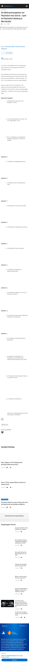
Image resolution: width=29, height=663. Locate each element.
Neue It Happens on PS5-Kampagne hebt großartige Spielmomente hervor (11, 463)
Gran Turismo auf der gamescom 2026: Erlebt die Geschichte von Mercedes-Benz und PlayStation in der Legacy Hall (21, 603)
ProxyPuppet (9, 52)
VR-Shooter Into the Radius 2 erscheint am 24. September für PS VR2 (21, 613)
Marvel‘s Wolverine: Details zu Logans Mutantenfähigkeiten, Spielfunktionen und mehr (21, 541)
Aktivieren (14, 660)
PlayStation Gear (18, 413)
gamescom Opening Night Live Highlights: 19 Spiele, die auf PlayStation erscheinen (21, 590)
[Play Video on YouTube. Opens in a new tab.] (10, 605)
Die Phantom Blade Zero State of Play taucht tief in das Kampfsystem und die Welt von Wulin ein (14, 503)
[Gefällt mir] (10, 467)
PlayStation (8, 6)
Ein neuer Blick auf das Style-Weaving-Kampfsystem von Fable (21, 553)
